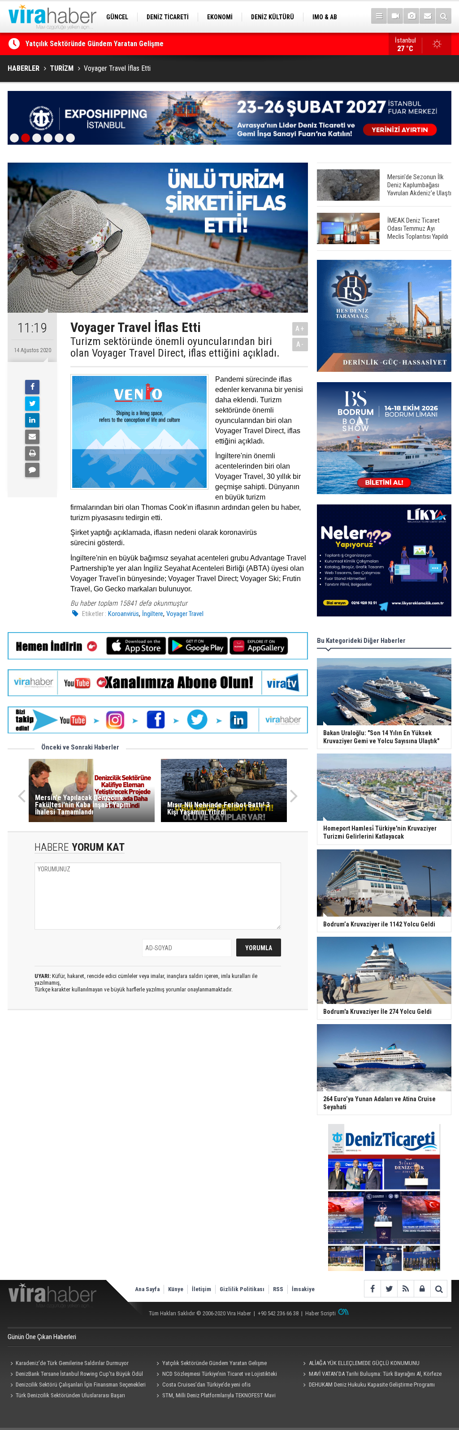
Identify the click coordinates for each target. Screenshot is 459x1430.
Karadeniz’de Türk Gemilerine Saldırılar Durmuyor (72, 1363)
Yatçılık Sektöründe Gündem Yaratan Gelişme (214, 1363)
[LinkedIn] (32, 420)
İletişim (201, 1289)
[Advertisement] (158, 1096)
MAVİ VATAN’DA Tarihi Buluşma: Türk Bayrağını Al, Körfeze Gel (370, 1374)
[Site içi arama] (443, 16)
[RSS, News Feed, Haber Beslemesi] (405, 1288)
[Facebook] (32, 387)
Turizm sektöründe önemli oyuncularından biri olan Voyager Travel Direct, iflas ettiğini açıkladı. (175, 347)
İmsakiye (303, 1289)
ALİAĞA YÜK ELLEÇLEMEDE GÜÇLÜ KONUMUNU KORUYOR (110, 43)
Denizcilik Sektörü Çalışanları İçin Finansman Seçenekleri (81, 1384)
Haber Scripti (320, 1313)
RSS (278, 1289)
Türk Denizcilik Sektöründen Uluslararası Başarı (70, 1395)
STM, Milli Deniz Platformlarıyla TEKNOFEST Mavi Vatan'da (215, 1396)
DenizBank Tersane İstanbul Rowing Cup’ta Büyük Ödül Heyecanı (75, 1374)
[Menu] (379, 16)
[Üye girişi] (422, 1288)
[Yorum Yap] (32, 470)
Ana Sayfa (147, 1289)
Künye (175, 1289)
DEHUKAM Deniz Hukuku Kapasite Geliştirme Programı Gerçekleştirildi (367, 1385)
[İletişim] (427, 16)
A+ (300, 328)
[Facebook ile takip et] (372, 1288)
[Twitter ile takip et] (389, 1288)
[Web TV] (395, 16)
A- (300, 344)
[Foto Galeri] (411, 16)
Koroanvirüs (123, 614)
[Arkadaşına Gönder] (32, 437)
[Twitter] (32, 403)
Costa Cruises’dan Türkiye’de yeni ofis (206, 1384)
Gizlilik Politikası (242, 1289)
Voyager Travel (185, 614)
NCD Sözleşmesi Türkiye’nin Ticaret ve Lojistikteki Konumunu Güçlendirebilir (215, 1374)
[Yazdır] (32, 453)
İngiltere (152, 614)
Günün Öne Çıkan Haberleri (42, 1337)
